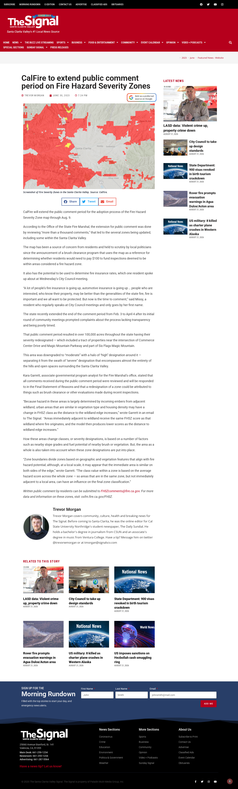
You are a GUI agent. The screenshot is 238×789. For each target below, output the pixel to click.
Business (77, 42)
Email (153, 688)
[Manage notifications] (230, 781)
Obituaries (117, 4)
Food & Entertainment (102, 42)
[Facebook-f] (195, 781)
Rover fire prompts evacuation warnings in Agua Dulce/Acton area (39, 657)
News (15, 42)
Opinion (170, 42)
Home (6, 42)
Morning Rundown (29, 4)
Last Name (121, 688)
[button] (230, 42)
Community (128, 42)
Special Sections (13, 47)
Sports (61, 42)
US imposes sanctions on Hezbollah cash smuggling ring (132, 657)
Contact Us (65, 4)
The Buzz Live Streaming (39, 42)
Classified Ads (99, 4)
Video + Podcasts (192, 42)
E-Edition (50, 4)
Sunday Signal (35, 47)
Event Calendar (150, 42)
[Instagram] (222, 4)
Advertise (81, 4)
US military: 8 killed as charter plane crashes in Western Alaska (86, 657)
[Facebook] (201, 4)
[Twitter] (208, 4)
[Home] (177, 57)
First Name (87, 688)
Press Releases (59, 47)
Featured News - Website (211, 57)
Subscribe (9, 4)
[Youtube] (215, 4)
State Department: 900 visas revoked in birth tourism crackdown (134, 603)
